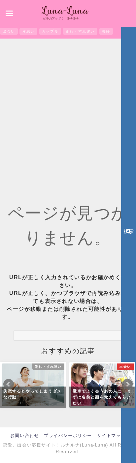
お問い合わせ (24, 435)
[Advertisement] (68, 113)
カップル (50, 31)
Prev (8, 384)
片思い (28, 31)
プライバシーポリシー (68, 435)
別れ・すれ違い (80, 31)
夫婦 (106, 31)
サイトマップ (111, 435)
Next (127, 384)
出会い (9, 31)
